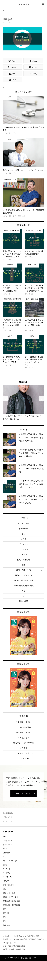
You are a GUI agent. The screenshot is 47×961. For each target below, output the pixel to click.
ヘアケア (23, 554)
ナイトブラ (23, 549)
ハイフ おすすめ (23, 758)
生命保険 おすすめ (23, 722)
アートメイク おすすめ (23, 753)
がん (23, 533)
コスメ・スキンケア (10, 861)
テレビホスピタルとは (23, 793)
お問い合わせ (7, 817)
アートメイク (7, 841)
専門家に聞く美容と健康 (23, 580)
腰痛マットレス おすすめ (23, 742)
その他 (23, 539)
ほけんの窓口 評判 (23, 727)
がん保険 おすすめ (23, 732)
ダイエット (23, 544)
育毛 (4, 917)
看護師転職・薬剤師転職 (23, 585)
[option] (23, 402)
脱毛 (23, 596)
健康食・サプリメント (23, 575)
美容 (23, 590)
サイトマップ (7, 821)
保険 (23, 565)
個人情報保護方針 (9, 813)
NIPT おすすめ (23, 737)
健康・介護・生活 (23, 570)
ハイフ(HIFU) (7, 877)
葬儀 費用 (23, 748)
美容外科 (6, 913)
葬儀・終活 (23, 601)
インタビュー (23, 523)
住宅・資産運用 (23, 559)
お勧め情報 (23, 528)
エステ (5, 849)
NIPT (4, 836)
